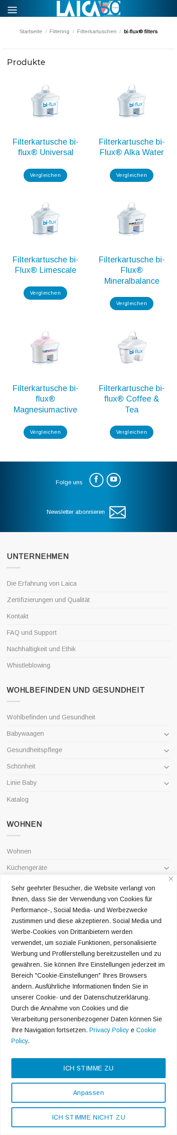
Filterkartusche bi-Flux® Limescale (46, 265)
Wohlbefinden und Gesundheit (51, 717)
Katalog (18, 799)
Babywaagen (25, 733)
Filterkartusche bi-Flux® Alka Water (132, 147)
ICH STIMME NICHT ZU (88, 1117)
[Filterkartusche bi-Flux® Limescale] (45, 220)
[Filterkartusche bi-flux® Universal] (45, 102)
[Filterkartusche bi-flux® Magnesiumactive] (45, 348)
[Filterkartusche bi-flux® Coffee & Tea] (131, 348)
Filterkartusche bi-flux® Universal (46, 147)
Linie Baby (22, 782)
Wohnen (19, 851)
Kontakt (18, 616)
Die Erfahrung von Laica (42, 583)
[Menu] (12, 10)
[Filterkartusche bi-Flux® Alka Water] (131, 102)
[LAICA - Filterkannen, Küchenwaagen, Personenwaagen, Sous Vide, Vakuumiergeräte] (88, 8)
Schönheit (21, 766)
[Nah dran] (171, 879)
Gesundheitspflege (34, 749)
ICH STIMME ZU (88, 1068)
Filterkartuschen (97, 31)
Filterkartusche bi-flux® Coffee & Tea (132, 399)
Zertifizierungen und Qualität (48, 599)
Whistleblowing (28, 665)
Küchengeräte (27, 867)
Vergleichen (45, 175)
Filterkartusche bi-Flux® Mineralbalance (132, 270)
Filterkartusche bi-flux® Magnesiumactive (46, 399)
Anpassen (88, 1092)
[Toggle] (166, 733)
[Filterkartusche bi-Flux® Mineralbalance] (131, 220)
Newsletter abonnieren (76, 511)
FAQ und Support (32, 632)
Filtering (59, 31)
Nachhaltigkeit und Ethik (41, 649)
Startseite (31, 31)
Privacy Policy (109, 1030)
